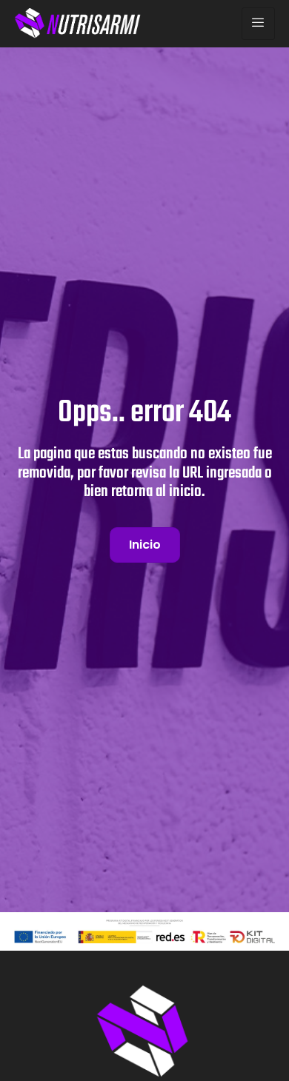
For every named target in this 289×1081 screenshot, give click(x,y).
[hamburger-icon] (258, 23)
